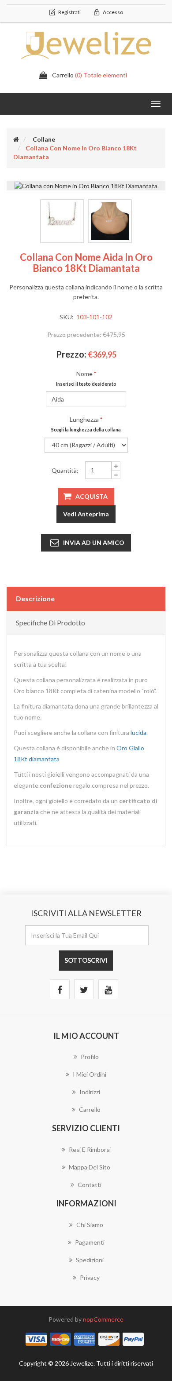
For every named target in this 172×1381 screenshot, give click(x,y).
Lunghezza (84, 419)
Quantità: (65, 470)
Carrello (90, 1109)
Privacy (90, 1277)
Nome (84, 373)
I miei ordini (89, 1074)
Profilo (90, 1056)
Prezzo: (71, 354)
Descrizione (35, 598)
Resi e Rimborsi (90, 1149)
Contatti (89, 1184)
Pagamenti (90, 1242)
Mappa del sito (89, 1167)
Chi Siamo (89, 1224)
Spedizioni (90, 1260)
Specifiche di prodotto (50, 622)
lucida (138, 732)
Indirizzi (89, 1092)
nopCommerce (103, 1319)
